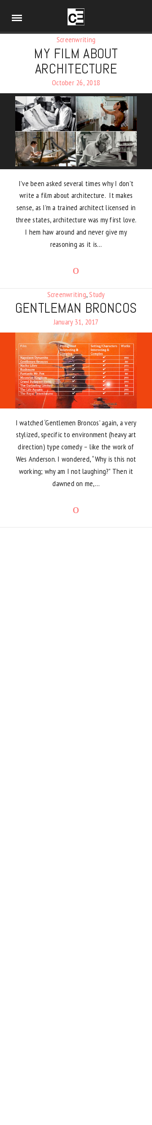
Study (97, 294)
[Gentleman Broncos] (76, 370)
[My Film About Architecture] (76, 131)
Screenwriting (76, 39)
